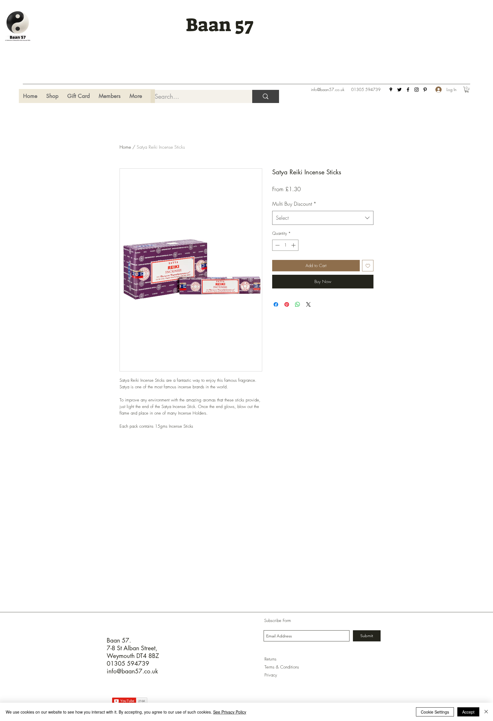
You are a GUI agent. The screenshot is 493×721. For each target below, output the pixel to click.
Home (125, 147)
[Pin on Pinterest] (286, 304)
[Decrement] (277, 245)
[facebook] (408, 89)
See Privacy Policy (229, 712)
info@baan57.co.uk (327, 89)
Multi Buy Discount (294, 203)
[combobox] (322, 218)
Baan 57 (219, 25)
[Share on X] (308, 304)
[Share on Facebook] (275, 304)
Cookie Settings (435, 712)
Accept (468, 712)
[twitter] (399, 89)
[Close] (486, 711)
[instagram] (416, 89)
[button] (466, 89)
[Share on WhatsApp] (297, 304)
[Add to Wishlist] (368, 266)
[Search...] (265, 96)
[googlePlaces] (391, 89)
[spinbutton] (285, 245)
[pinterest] (425, 89)
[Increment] (294, 245)
